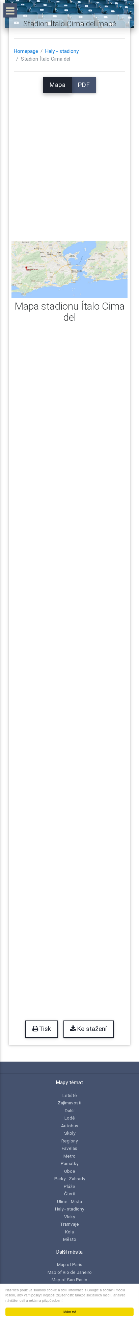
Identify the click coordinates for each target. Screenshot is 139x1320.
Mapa (57, 85)
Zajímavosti (69, 1102)
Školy (69, 1133)
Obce (69, 1171)
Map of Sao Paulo (69, 1279)
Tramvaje (69, 1224)
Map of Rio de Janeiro (70, 1272)
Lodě (69, 1118)
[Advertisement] (69, 162)
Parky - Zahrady (69, 1178)
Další (70, 1110)
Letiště (69, 1095)
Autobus (69, 1125)
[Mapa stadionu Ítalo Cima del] (69, 269)
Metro (69, 1156)
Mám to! (69, 1311)
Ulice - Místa (69, 1201)
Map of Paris (69, 1264)
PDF (84, 85)
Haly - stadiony (62, 51)
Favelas (69, 1148)
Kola (69, 1231)
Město (69, 1239)
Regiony (69, 1140)
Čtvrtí (69, 1193)
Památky (69, 1163)
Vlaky (69, 1216)
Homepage (26, 51)
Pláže (69, 1186)
